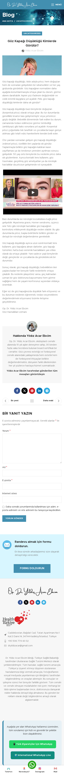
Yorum (6, 431)
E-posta (7, 480)
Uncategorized (24, 21)
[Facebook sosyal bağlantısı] (17, 391)
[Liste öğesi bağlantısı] (32, 641)
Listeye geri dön (32, 401)
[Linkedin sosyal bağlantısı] (39, 391)
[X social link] (24, 391)
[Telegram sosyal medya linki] (47, 391)
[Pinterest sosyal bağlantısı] (32, 391)
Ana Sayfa (7, 21)
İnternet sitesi (9, 493)
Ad (4, 467)
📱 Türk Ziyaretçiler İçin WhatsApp (32, 744)
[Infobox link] (32, 548)
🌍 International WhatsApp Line (32, 755)
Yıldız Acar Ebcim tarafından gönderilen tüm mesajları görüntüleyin (32, 372)
